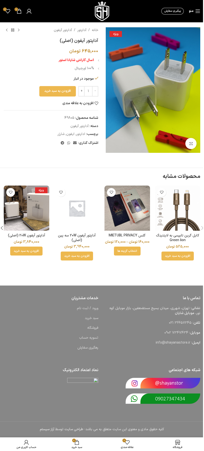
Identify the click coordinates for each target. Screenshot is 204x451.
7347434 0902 (176, 332)
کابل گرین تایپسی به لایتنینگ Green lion (177, 238)
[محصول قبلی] (19, 30)
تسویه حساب (88, 337)
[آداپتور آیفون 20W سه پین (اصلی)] (77, 208)
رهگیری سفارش (87, 347)
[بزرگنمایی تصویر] (191, 143)
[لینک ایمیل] (75, 143)
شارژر (60, 134)
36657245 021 (180, 322)
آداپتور (81, 30)
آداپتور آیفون (63, 30)
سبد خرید (91, 318)
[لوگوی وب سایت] (102, 11)
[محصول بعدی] (7, 30)
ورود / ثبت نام (87, 308)
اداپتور (80, 134)
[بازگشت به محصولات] (13, 30)
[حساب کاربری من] (29, 11)
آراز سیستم (47, 429)
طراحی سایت (73, 429)
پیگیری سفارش (172, 11)
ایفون (70, 134)
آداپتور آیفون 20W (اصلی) (26, 235)
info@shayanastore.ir (173, 342)
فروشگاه (92, 327)
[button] (177, 256)
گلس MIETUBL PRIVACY (127, 235)
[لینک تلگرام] (62, 143)
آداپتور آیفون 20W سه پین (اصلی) (77, 238)
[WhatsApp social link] (69, 143)
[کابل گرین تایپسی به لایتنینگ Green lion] (178, 208)
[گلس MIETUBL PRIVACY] (127, 208)
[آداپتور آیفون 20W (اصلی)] (26, 208)
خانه (95, 30)
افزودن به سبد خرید (57, 91)
